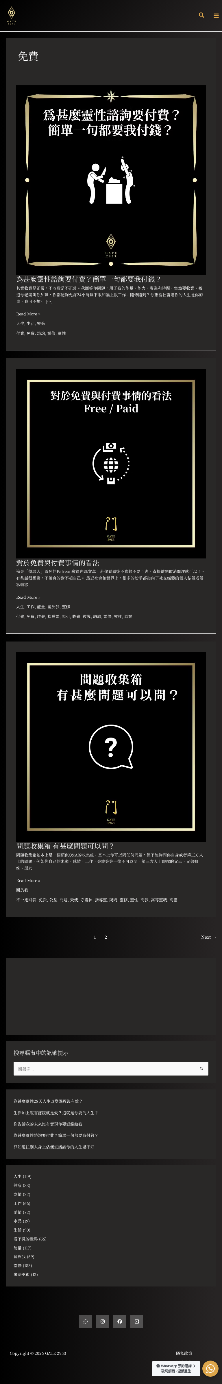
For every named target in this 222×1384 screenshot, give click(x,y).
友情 (18, 1194)
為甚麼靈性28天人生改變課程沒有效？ (48, 1101)
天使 (74, 900)
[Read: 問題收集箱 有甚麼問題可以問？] (111, 746)
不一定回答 (26, 900)
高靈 (128, 616)
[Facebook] (119, 1321)
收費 (76, 616)
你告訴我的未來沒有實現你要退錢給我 (48, 1124)
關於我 (53, 606)
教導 (87, 616)
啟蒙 (41, 616)
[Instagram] (102, 1321)
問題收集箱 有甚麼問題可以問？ (65, 846)
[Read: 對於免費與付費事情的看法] (111, 463)
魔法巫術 (22, 1274)
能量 (41, 606)
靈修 (41, 323)
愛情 (18, 1212)
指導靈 (53, 616)
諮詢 (41, 333)
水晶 (18, 1221)
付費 (20, 333)
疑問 (113, 900)
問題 (64, 900)
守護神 (86, 900)
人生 (20, 323)
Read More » (28, 313)
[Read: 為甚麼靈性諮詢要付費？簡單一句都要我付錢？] (111, 179)
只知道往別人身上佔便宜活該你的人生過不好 (54, 1147)
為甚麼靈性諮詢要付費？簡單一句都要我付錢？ (89, 279)
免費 (31, 333)
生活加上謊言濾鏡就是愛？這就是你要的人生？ (56, 1112)
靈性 (62, 333)
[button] (202, 15)
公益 (53, 900)
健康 (18, 1185)
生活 (31, 323)
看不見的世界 (26, 1239)
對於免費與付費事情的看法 (57, 562)
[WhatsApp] (85, 1321)
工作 (31, 606)
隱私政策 (184, 1353)
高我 (144, 900)
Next (208, 937)
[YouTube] (136, 1321)
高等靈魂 (159, 900)
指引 (66, 616)
